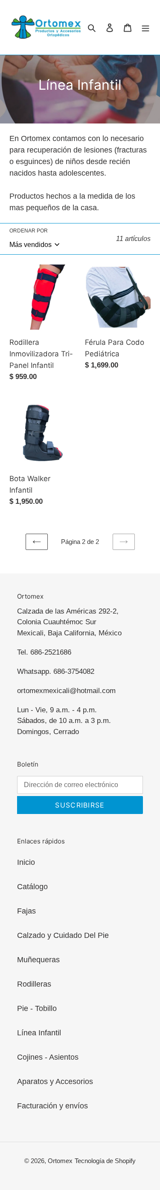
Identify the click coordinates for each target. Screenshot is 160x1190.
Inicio (26, 862)
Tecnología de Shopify (105, 1160)
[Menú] (145, 28)
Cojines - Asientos (48, 1057)
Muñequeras (38, 959)
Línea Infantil (39, 1032)
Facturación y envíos (52, 1106)
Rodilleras (34, 984)
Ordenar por (28, 231)
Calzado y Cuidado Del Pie (63, 935)
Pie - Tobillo (37, 1008)
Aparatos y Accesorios (55, 1081)
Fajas (26, 911)
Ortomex (60, 1160)
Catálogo (32, 886)
